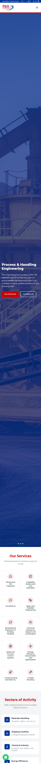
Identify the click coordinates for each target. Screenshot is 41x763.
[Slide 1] (18, 543)
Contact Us (28, 294)
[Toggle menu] (37, 7)
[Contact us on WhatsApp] (6, 757)
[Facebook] (33, 1)
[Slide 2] (20, 543)
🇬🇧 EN (23, 1)
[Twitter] (36, 1)
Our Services (10, 294)
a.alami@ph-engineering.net (10, 1)
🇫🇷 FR (29, 1)
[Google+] (38, 1)
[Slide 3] (22, 543)
